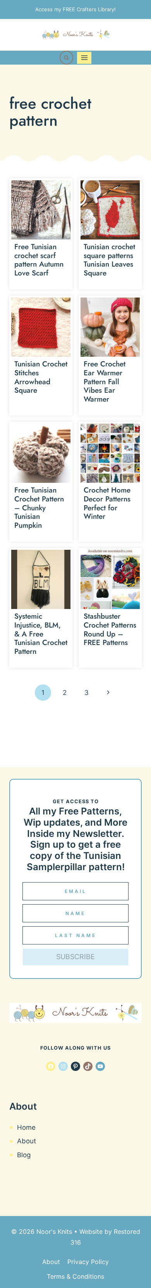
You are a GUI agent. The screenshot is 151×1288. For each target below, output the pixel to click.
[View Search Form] (67, 58)
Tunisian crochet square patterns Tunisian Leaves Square (109, 259)
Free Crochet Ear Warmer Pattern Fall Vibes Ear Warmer (104, 381)
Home (26, 1127)
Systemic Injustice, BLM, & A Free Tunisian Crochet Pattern (40, 634)
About (26, 1141)
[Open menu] (84, 58)
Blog (24, 1155)
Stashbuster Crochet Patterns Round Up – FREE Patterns (110, 629)
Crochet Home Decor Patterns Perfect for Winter (107, 503)
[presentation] (40, 209)
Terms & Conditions (75, 1276)
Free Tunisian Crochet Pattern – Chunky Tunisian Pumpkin (39, 507)
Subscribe (75, 957)
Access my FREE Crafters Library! (75, 9)
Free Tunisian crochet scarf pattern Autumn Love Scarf (38, 259)
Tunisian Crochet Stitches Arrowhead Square (40, 377)
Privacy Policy (88, 1262)
